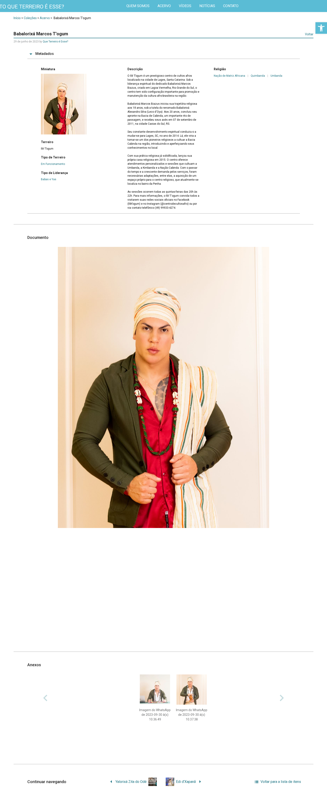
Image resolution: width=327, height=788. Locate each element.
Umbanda (276, 75)
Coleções (30, 18)
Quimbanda (258, 75)
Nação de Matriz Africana (229, 75)
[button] (321, 28)
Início (17, 18)
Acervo (45, 18)
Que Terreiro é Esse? (55, 41)
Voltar (309, 34)
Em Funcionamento (53, 164)
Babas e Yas (48, 179)
